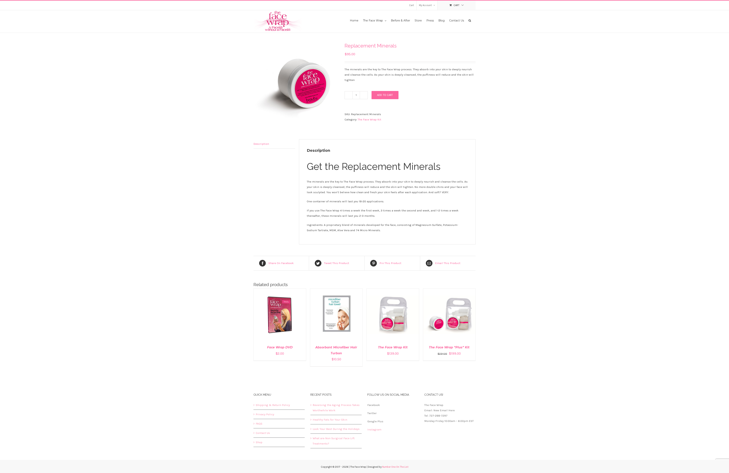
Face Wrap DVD (280, 347)
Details (291, 315)
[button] (470, 20)
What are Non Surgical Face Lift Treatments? (334, 441)
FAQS (259, 423)
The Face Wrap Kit (369, 119)
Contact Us (263, 433)
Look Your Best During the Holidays (336, 429)
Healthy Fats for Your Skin (330, 419)
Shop (259, 442)
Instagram (374, 429)
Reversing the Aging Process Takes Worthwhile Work (336, 407)
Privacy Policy (265, 414)
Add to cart (385, 95)
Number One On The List (395, 466)
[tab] (274, 144)
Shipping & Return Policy (273, 405)
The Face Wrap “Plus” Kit (449, 347)
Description (261, 144)
